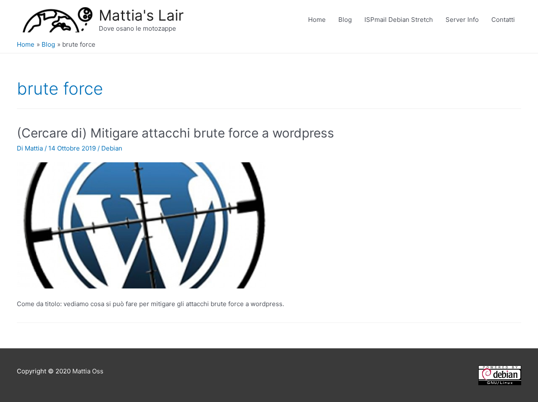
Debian (111, 148)
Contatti (503, 20)
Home (317, 20)
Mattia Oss (87, 371)
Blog (345, 20)
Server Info (462, 20)
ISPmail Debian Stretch (398, 20)
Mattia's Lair (141, 15)
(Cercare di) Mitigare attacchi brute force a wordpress (175, 132)
